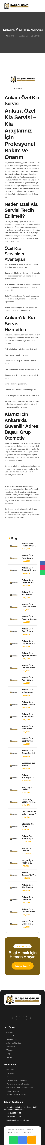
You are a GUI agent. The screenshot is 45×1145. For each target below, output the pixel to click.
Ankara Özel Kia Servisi (27, 727)
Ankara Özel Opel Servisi (27, 630)
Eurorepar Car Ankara (28, 764)
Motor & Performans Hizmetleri (18, 1084)
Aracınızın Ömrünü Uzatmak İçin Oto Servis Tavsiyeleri (28, 849)
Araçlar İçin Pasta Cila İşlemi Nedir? (28, 861)
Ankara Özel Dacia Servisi (28, 581)
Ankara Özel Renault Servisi (29, 569)
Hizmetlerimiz (11, 1039)
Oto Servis (10, 1070)
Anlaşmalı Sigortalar (14, 1043)
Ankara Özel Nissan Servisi (28, 703)
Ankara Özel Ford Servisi (27, 557)
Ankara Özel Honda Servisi (28, 666)
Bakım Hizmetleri (12, 1091)
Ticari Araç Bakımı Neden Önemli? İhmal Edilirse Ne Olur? (29, 800)
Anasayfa (9, 1032)
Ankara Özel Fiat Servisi (27, 593)
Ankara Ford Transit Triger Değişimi (28, 544)
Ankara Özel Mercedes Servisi (27, 922)
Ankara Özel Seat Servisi (27, 739)
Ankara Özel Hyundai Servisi (29, 654)
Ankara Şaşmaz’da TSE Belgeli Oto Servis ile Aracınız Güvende (29, 874)
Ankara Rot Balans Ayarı (27, 837)
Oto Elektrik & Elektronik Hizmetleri (19, 1087)
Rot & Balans (11, 1073)
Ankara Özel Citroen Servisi (29, 605)
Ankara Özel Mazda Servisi (28, 910)
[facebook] (14, 1018)
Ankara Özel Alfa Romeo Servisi (27, 886)
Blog (8, 1054)
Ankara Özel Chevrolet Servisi (27, 898)
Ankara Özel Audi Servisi (27, 678)
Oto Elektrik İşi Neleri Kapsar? (29, 813)
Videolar (9, 1050)
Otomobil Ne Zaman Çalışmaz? (28, 825)
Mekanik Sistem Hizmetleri (16, 1080)
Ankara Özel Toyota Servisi (28, 642)
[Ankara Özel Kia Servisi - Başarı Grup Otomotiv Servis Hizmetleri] (16, 6)
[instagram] (21, 1018)
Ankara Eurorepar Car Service (28, 776)
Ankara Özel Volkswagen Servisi (27, 691)
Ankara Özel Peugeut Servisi (29, 617)
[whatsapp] (28, 1018)
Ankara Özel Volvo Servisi (28, 715)
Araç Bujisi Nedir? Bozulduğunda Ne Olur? (28, 788)
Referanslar (10, 1046)
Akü (7, 1077)
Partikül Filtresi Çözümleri (16, 1095)
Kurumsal (10, 1036)
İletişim (9, 1057)
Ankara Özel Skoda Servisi (28, 752)
